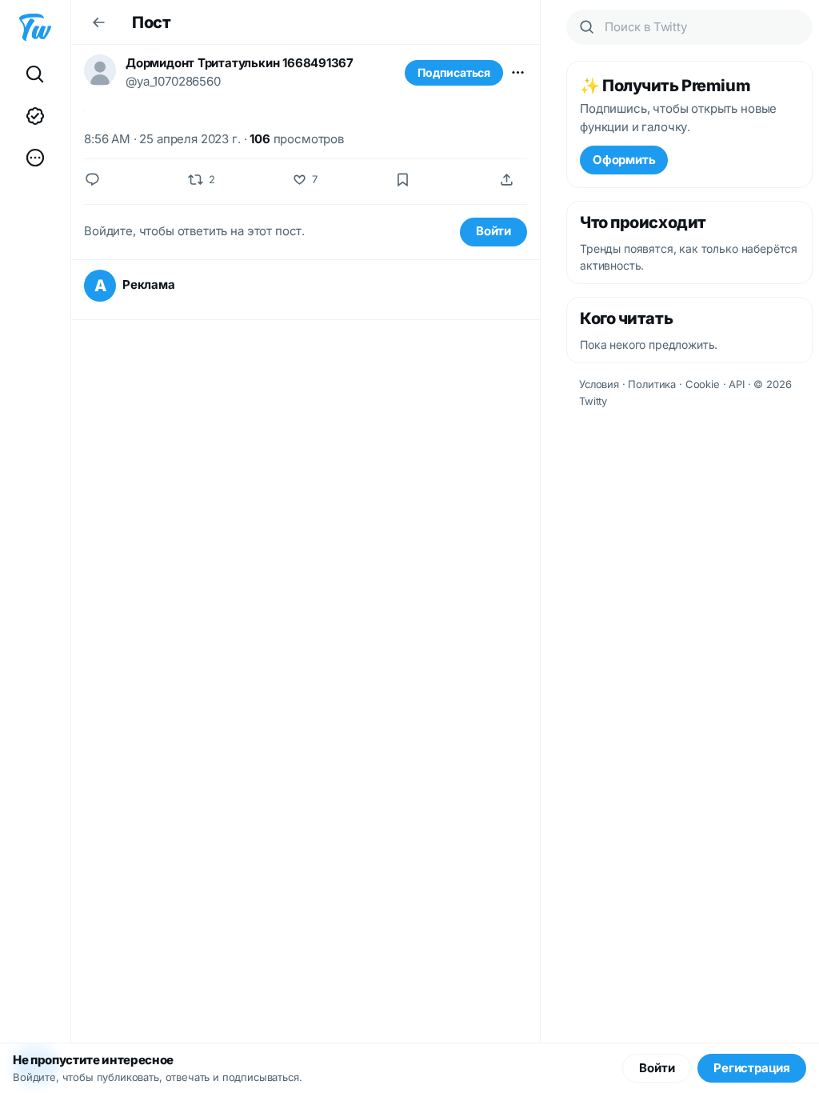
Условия (599, 384)
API (737, 384)
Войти (493, 230)
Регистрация (751, 1067)
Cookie (702, 384)
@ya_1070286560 (173, 81)
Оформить (624, 159)
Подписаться (453, 72)
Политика (652, 384)
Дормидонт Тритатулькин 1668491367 (240, 62)
